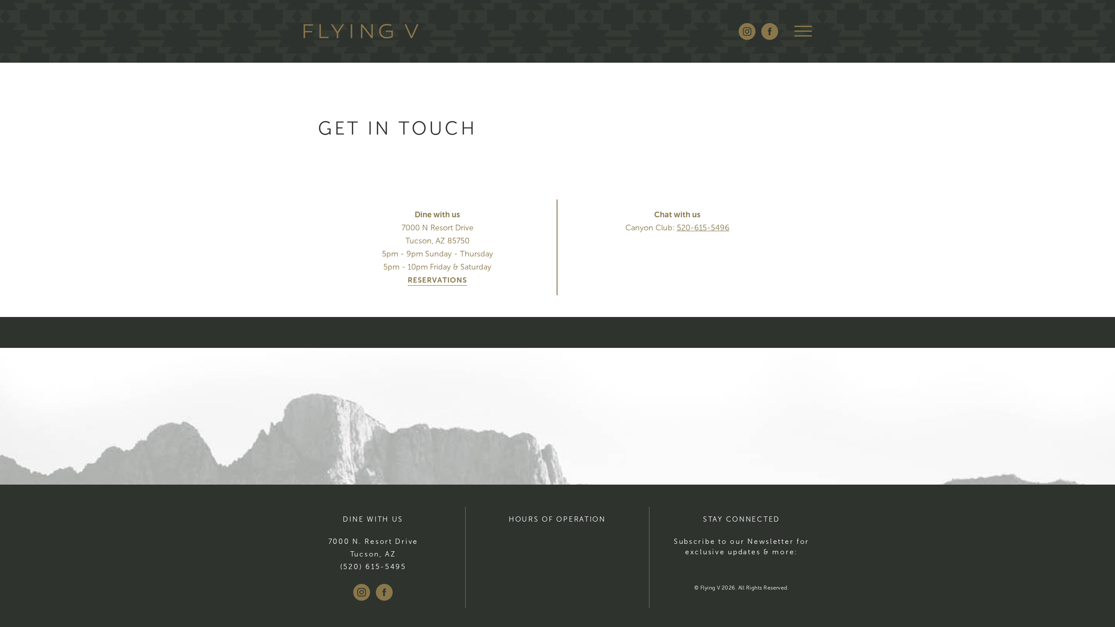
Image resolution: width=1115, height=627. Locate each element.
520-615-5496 (703, 227)
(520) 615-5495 (373, 566)
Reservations (437, 280)
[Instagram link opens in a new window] (747, 31)
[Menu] (803, 31)
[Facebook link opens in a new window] (769, 31)
